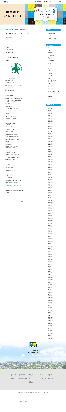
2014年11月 (50, 338)
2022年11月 (50, 180)
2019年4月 (50, 251)
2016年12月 (50, 297)
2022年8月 (50, 185)
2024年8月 (50, 146)
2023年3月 (50, 174)
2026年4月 (50, 113)
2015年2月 (50, 333)
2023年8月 (50, 166)
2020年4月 (50, 231)
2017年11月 (50, 279)
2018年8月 (50, 264)
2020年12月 (50, 218)
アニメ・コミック (50, 52)
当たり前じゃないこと (52, 38)
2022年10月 (50, 182)
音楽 (48, 98)
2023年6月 (50, 169)
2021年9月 (50, 203)
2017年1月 (50, 295)
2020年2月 (50, 235)
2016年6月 (50, 307)
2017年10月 (50, 281)
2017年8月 (50, 284)
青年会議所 (50, 96)
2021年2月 (50, 215)
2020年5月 (50, 230)
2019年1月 (50, 256)
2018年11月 (50, 259)
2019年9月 (50, 243)
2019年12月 (50, 238)
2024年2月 (50, 156)
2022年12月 (50, 179)
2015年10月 (50, 320)
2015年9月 (50, 322)
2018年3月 (50, 272)
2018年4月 (50, 271)
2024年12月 (50, 139)
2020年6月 (50, 228)
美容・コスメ (50, 86)
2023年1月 (50, 177)
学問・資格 (49, 68)
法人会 (49, 50)
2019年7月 (50, 246)
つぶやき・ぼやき (51, 60)
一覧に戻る (23, 201)
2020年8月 (50, 225)
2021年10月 (50, 202)
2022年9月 (50, 184)
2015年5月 (50, 328)
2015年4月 (50, 330)
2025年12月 (50, 120)
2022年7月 (50, 187)
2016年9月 (50, 302)
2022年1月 (50, 197)
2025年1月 (50, 138)
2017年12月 (50, 277)
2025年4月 (50, 133)
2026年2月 (50, 116)
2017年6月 (50, 287)
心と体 (49, 70)
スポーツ (49, 57)
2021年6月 (50, 208)
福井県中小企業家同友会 (20, 29)
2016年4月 (50, 310)
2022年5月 (50, 190)
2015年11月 (50, 318)
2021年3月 (50, 213)
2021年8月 (50, 205)
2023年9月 (50, 164)
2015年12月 (50, 317)
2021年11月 (50, 200)
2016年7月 (50, 305)
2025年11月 (50, 121)
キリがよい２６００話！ (51, 33)
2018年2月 (50, 274)
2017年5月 (50, 289)
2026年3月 (50, 115)
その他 (49, 58)
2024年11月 (50, 141)
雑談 (48, 47)
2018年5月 (50, 269)
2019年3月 (50, 253)
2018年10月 (50, 261)
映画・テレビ (50, 81)
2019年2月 (50, 254)
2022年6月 (50, 189)
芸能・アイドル (50, 88)
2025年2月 (50, 136)
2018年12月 (50, 258)
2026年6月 (50, 110)
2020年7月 (50, 226)
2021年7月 (50, 207)
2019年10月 (50, 241)
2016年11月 (50, 299)
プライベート (50, 63)
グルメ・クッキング (51, 55)
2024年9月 (50, 144)
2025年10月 (50, 123)
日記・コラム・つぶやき (52, 80)
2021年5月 (50, 210)
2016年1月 (50, 315)
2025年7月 (50, 128)
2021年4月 (50, 212)
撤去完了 (49, 35)
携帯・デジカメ (50, 75)
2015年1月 (50, 335)
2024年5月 (50, 151)
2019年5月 (50, 249)
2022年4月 (50, 192)
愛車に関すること (51, 73)
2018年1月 (50, 276)
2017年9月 (50, 282)
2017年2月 (50, 294)
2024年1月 (50, 157)
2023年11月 (50, 161)
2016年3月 (50, 312)
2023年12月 (50, 159)
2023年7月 (50, 167)
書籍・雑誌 (49, 83)
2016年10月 (50, 300)
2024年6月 (50, 149)
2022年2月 (50, 195)
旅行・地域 (49, 78)
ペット (49, 65)
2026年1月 (50, 118)
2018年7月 (50, 266)
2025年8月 (50, 126)
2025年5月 (50, 131)
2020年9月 (50, 223)
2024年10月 (50, 143)
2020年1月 (50, 236)
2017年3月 (50, 292)
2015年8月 (50, 323)
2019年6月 (50, 248)
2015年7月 (50, 325)
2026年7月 (50, 108)
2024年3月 (50, 154)
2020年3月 (50, 233)
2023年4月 (50, 172)
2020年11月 (50, 220)
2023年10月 (50, 162)
